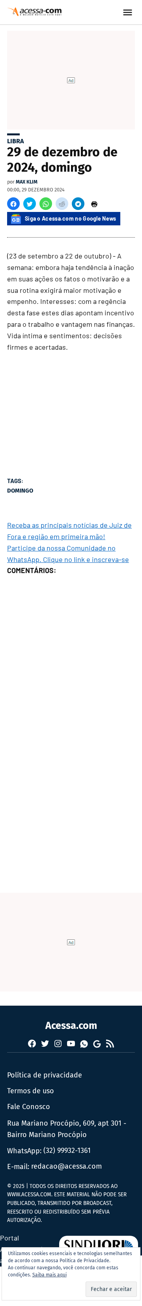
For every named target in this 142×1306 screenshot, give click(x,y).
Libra (15, 141)
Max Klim (26, 182)
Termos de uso (30, 1091)
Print (94, 203)
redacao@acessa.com (66, 1166)
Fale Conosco (28, 1106)
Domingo (20, 490)
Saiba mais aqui (49, 1275)
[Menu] (128, 12)
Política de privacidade (44, 1075)
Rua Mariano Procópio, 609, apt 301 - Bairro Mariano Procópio (66, 1129)
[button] (13, 203)
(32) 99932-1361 (67, 1150)
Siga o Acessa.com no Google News (70, 218)
